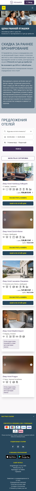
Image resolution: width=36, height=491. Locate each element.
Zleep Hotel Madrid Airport (13, 331)
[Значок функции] (3, 189)
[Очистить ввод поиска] (31, 131)
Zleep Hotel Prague (10, 376)
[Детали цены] (32, 192)
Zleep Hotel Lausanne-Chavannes (15, 281)
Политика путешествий (18, 484)
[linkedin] (23, 447)
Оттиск (18, 480)
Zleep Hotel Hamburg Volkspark (15, 184)
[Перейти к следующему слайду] (31, 172)
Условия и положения (18, 486)
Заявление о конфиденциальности (18, 478)
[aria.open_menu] (32, 7)
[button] (5, 165)
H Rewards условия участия (18, 488)
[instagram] (18, 447)
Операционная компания (18, 482)
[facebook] (13, 447)
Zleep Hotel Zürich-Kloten (13, 231)
